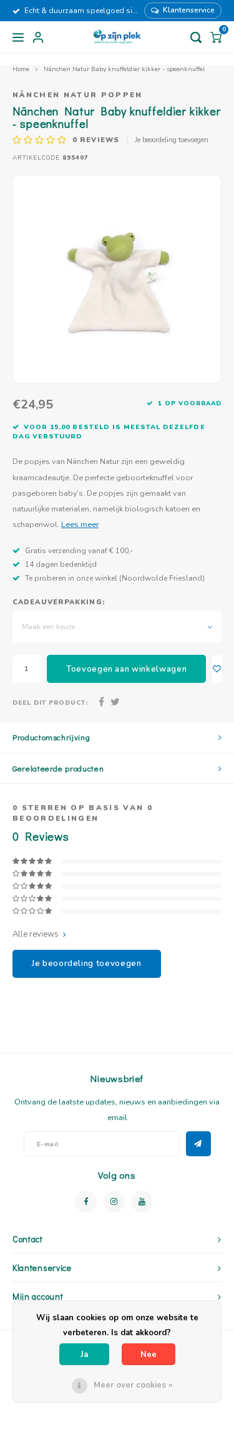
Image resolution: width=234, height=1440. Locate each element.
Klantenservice (189, 10)
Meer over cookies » (133, 1385)
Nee (148, 1354)
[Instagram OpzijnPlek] (114, 1201)
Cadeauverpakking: (58, 602)
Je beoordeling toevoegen (171, 140)
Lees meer (80, 524)
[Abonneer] (198, 1143)
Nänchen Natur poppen (77, 95)
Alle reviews (35, 934)
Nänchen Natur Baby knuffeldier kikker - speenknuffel (124, 69)
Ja (84, 1354)
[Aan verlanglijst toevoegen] (217, 669)
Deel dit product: (50, 702)
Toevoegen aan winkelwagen (126, 669)
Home (20, 69)
